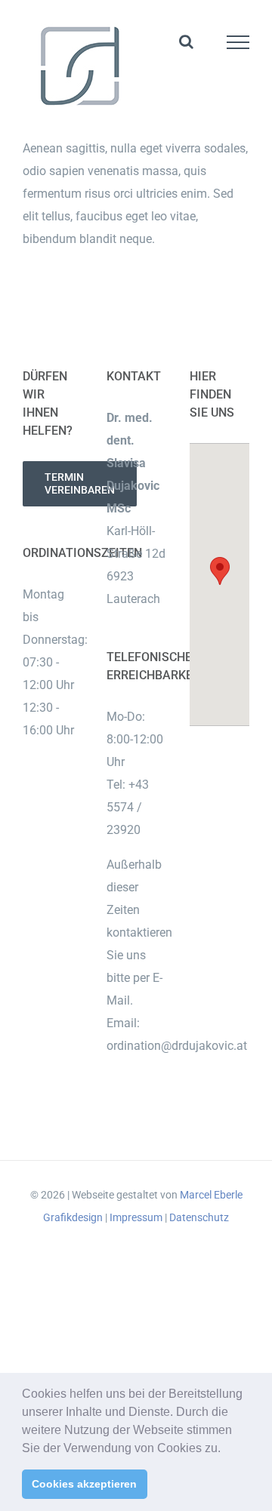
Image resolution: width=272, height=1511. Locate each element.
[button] (226, 1449)
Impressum (136, 1217)
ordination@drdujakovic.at (177, 1046)
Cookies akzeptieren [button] (84, 1484)
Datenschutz (199, 1217)
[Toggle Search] (186, 41)
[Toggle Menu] (238, 42)
